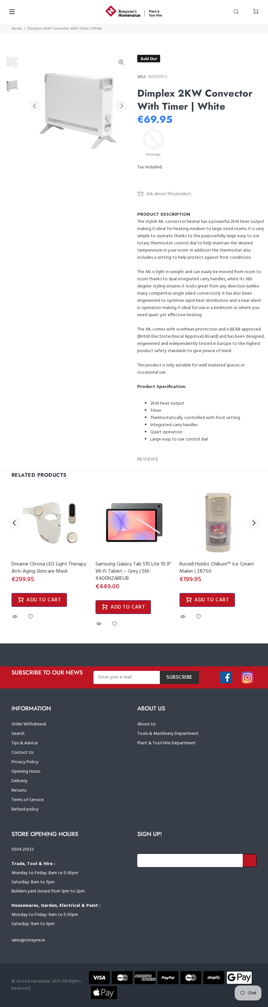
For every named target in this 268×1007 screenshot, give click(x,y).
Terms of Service (27, 800)
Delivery (19, 781)
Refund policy (25, 809)
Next (121, 106)
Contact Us (22, 752)
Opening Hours (25, 771)
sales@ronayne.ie (28, 940)
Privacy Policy (25, 762)
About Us (146, 724)
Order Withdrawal (28, 724)
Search (18, 733)
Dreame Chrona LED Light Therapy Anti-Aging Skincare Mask (48, 568)
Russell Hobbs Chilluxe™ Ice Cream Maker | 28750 (216, 568)
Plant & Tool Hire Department (166, 743)
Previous (34, 106)
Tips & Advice (24, 743)
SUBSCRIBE (179, 677)
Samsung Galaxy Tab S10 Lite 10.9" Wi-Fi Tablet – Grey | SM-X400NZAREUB (133, 571)
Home (16, 28)
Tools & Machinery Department (168, 733)
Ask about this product (168, 194)
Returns (18, 790)
